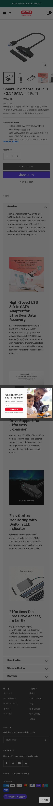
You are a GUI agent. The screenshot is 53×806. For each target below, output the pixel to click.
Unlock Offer (14, 409)
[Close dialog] (50, 389)
